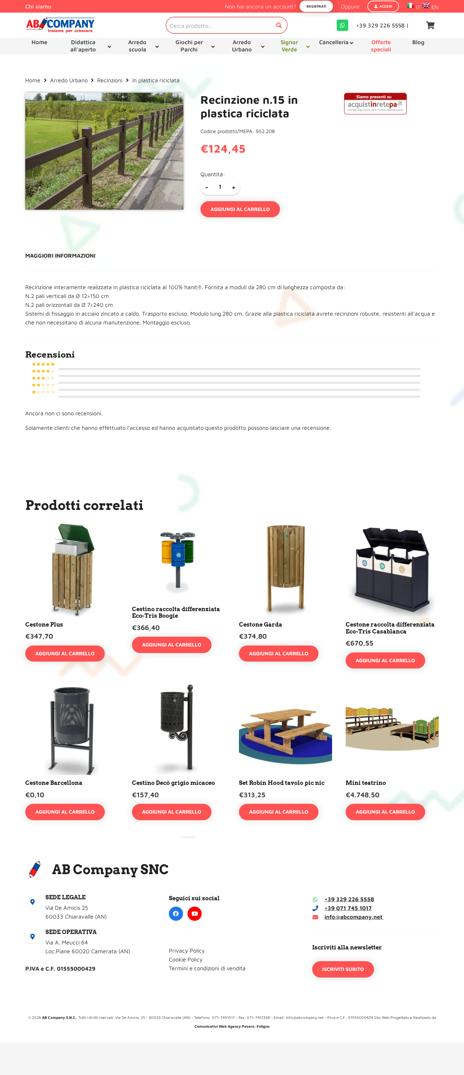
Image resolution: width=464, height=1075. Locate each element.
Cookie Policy (186, 959)
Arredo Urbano (69, 80)
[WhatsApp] (342, 25)
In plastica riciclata (156, 80)
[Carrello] (430, 25)
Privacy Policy (187, 950)
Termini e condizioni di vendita (207, 968)
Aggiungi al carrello (240, 209)
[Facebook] (176, 914)
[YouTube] (194, 914)
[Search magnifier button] (279, 25)
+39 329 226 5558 (349, 899)
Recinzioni (109, 80)
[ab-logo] (60, 25)
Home (32, 80)
